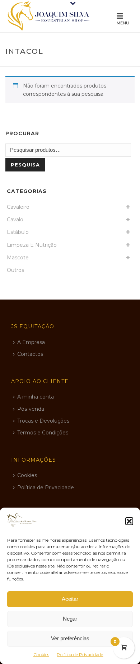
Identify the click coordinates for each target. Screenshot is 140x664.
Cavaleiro (18, 207)
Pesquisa (25, 165)
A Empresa (31, 342)
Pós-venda (30, 409)
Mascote (18, 257)
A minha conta (35, 397)
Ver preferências (70, 638)
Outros (15, 270)
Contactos (30, 354)
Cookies (41, 654)
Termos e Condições (42, 432)
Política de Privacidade (80, 654)
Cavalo (15, 219)
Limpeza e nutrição (32, 245)
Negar (70, 619)
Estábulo (18, 232)
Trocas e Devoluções (43, 421)
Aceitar (70, 599)
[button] (129, 521)
